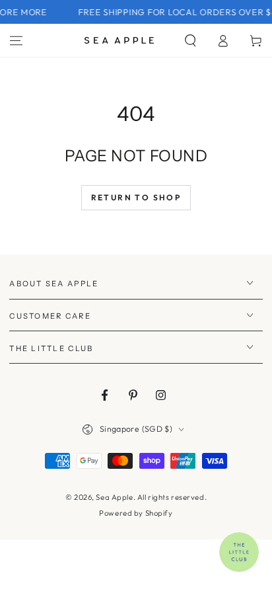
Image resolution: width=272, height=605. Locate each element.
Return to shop (136, 197)
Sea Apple (114, 497)
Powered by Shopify (135, 513)
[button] (190, 40)
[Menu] (16, 40)
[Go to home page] (119, 40)
